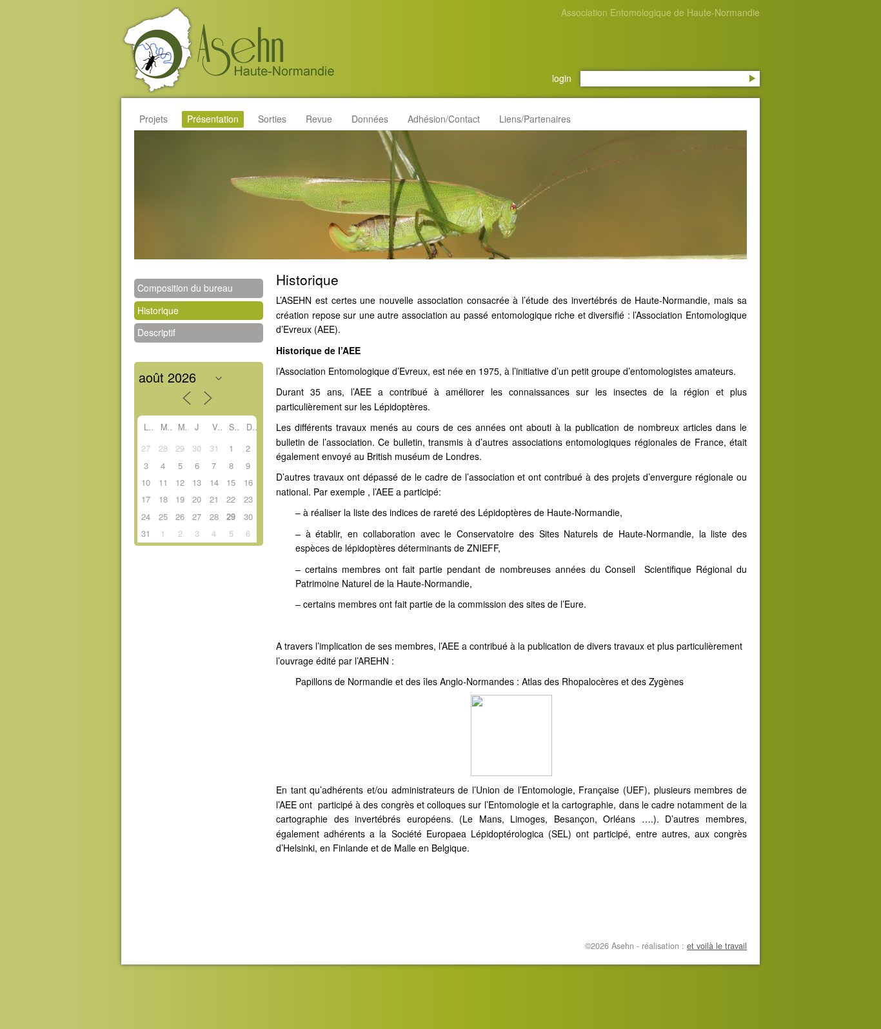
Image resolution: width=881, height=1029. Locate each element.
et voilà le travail (717, 946)
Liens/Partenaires (535, 118)
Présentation (213, 118)
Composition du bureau (185, 287)
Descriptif (156, 332)
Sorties (272, 118)
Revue (319, 118)
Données (369, 118)
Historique (158, 310)
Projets (153, 118)
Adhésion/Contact (444, 118)
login (561, 78)
